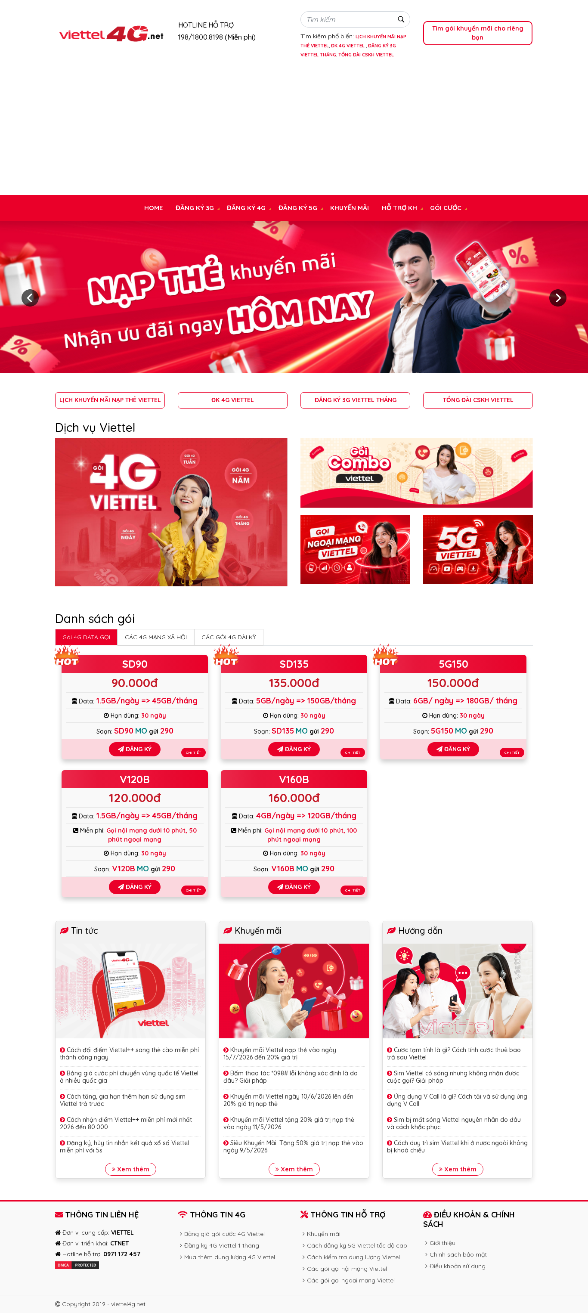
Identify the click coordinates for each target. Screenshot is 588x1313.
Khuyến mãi (349, 208)
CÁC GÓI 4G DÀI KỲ (228, 637)
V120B (135, 779)
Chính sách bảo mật (458, 1254)
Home (153, 208)
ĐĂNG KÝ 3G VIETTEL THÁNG (355, 400)
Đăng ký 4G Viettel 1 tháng (221, 1245)
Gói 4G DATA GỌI (86, 637)
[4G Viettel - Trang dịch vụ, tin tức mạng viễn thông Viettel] (110, 32)
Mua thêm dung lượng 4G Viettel (229, 1257)
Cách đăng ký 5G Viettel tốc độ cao (357, 1245)
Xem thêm (132, 1169)
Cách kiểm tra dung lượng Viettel (353, 1257)
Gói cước (445, 208)
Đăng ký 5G (298, 208)
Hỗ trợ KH (399, 208)
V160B (294, 779)
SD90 (135, 663)
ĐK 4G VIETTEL (348, 46)
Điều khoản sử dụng (458, 1266)
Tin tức (84, 930)
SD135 (294, 663)
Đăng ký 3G (195, 208)
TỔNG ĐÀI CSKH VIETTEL (366, 55)
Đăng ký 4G (246, 208)
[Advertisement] (294, 130)
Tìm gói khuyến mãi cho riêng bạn (477, 33)
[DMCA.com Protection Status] (77, 1265)
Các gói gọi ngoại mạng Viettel (351, 1280)
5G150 (453, 663)
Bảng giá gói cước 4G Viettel (224, 1234)
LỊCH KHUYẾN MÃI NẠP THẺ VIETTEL (110, 400)
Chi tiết (193, 752)
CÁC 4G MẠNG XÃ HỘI (156, 637)
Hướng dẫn (420, 930)
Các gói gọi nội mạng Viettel (347, 1269)
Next (557, 298)
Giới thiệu (442, 1243)
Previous (30, 298)
